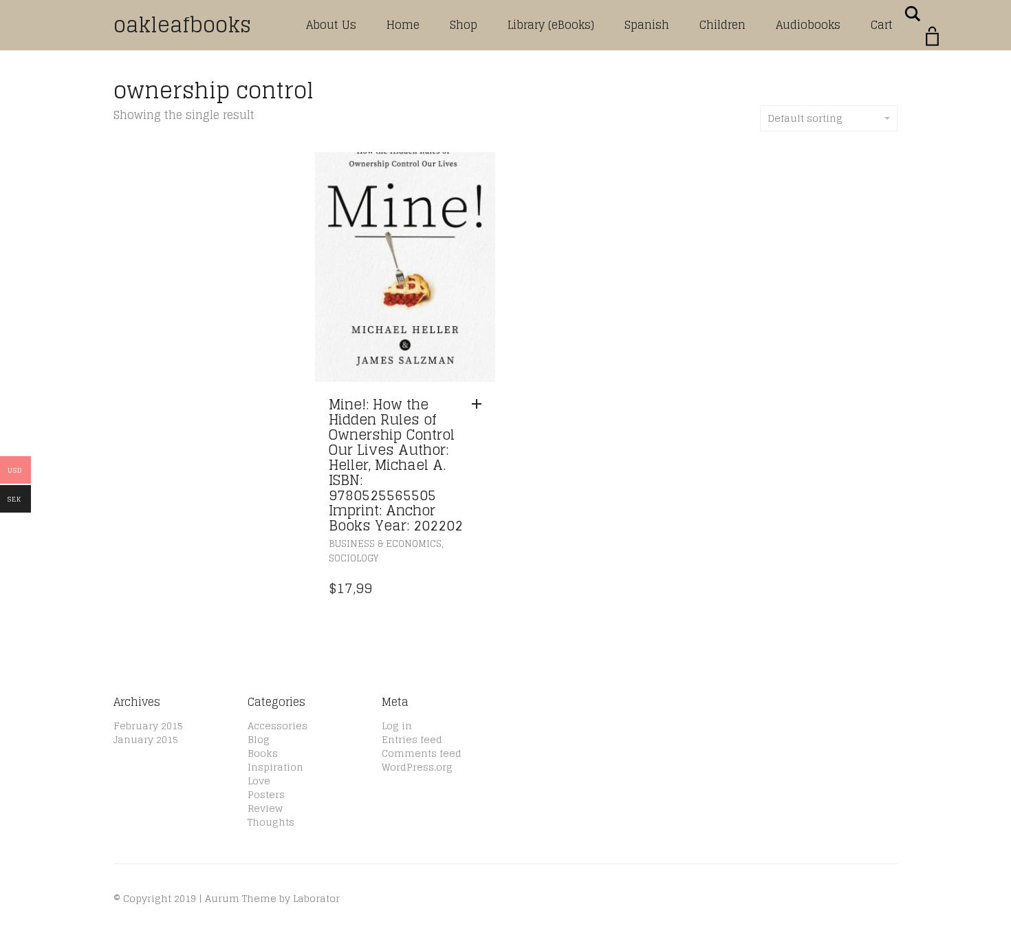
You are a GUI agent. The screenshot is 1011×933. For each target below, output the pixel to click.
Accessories (277, 725)
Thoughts (271, 821)
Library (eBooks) (551, 24)
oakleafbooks (182, 24)
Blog (259, 739)
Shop (463, 24)
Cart (882, 24)
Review (265, 808)
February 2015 (148, 725)
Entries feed (412, 739)
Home (403, 24)
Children (722, 24)
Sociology (353, 558)
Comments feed (421, 753)
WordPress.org (417, 766)
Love (259, 780)
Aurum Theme (240, 898)
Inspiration (275, 766)
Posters (266, 794)
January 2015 (145, 739)
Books (263, 753)
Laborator (316, 898)
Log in (397, 725)
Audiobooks (808, 24)
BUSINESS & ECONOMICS (385, 544)
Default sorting (805, 118)
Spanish (646, 24)
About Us (331, 24)
